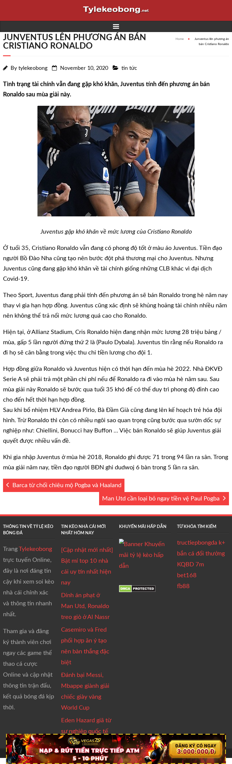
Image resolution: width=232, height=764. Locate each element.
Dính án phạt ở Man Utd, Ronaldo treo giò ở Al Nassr (85, 606)
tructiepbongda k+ (201, 543)
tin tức (129, 68)
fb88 (183, 586)
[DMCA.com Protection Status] (137, 591)
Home (180, 38)
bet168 (187, 575)
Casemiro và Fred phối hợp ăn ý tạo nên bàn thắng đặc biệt (85, 646)
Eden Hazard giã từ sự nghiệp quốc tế (86, 725)
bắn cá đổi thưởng (201, 554)
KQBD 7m (190, 565)
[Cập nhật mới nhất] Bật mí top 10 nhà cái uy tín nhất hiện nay (87, 566)
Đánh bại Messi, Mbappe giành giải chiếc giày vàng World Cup (85, 691)
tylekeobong (32, 68)
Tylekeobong (35, 549)
